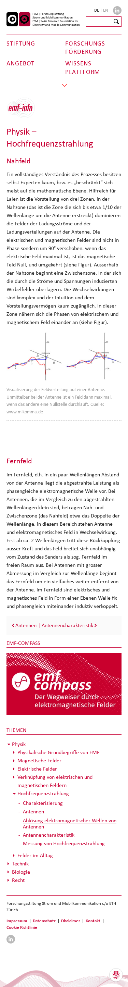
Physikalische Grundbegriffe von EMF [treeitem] (58, 752)
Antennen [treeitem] (33, 811)
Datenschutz (44, 920)
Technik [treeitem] (20, 863)
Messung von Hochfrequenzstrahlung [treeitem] (64, 843)
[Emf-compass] (64, 683)
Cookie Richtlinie (21, 927)
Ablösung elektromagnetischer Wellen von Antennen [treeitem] (69, 823)
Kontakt (93, 920)
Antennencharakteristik (67, 625)
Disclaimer (70, 920)
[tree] (64, 812)
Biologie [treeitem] (21, 872)
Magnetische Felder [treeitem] (39, 760)
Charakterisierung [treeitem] (43, 803)
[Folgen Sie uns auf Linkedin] (117, 10)
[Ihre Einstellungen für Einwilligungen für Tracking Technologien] (116, 975)
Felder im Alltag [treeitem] (35, 855)
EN (105, 10)
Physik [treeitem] (19, 744)
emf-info (26, 111)
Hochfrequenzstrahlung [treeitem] (43, 793)
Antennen (26, 625)
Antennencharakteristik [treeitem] (48, 835)
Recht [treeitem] (18, 880)
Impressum (16, 920)
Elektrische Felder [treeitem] (37, 768)
